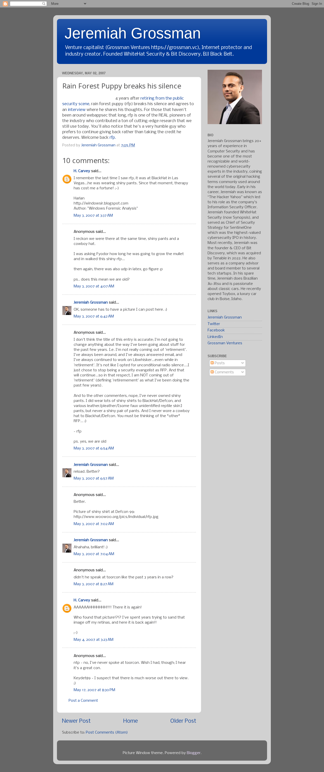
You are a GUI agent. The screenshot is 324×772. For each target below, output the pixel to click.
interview (77, 110)
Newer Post (76, 721)
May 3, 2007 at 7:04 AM (94, 554)
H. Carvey (82, 171)
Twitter (214, 324)
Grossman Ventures (225, 343)
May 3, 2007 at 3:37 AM (93, 216)
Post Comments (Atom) (107, 733)
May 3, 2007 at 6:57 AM (94, 478)
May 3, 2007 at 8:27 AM (93, 584)
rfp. (113, 137)
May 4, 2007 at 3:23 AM (93, 640)
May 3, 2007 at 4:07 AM (94, 286)
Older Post (183, 721)
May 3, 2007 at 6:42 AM (94, 316)
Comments (224, 372)
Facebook (216, 330)
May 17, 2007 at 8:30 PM (94, 690)
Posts (219, 363)
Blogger (193, 753)
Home (130, 721)
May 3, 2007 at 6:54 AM (94, 448)
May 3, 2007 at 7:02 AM (94, 524)
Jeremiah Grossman (133, 33)
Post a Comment (83, 701)
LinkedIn (215, 337)
